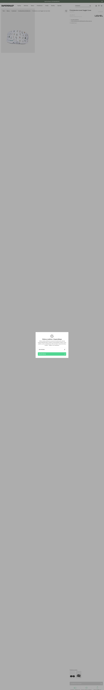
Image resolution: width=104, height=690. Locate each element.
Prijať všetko (42, 354)
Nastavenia (42, 349)
